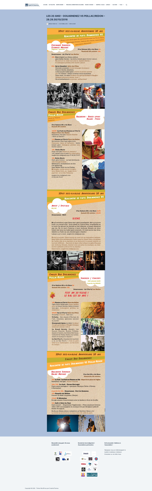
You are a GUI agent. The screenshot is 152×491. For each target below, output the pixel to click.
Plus (121, 4)
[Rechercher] (126, 4)
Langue (108, 4)
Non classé (72, 23)
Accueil (45, 4)
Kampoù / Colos (100, 4)
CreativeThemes (53, 488)
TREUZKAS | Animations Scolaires (75, 4)
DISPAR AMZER (59, 4)
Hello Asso (118, 454)
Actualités (52, 4)
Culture (114, 4)
